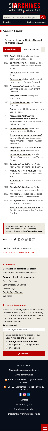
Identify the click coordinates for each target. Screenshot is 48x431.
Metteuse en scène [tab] (32, 49)
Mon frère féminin (18, 95)
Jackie (13, 56)
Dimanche (7, 296)
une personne (32, 345)
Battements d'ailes (19, 128)
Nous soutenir (24, 365)
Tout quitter (15, 180)
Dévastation (16, 79)
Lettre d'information (24, 374)
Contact (24, 399)
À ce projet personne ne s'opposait (26, 135)
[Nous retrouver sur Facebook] (20, 395)
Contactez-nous (35, 231)
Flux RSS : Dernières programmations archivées (25, 380)
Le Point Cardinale (18, 62)
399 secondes (16, 193)
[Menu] (44, 427)
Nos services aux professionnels (24, 370)
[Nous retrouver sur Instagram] (24, 395)
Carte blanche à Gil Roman (14, 284)
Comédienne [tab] (12, 49)
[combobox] (21, 17)
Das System (15, 200)
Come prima (15, 72)
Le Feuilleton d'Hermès (20, 154)
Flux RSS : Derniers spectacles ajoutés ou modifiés (25, 388)
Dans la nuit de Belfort (20, 164)
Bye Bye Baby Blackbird (13, 292)
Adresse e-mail (10, 325)
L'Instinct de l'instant (20, 187)
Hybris (13, 109)
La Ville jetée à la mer (20, 102)
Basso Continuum (10, 281)
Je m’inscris (24, 353)
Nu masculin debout (19, 86)
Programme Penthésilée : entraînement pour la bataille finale (24, 119)
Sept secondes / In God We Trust (25, 207)
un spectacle (14, 348)
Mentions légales (24, 404)
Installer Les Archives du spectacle (24, 413)
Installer (7, 22)
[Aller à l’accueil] (24, 12)
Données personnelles (24, 409)
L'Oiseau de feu (9, 288)
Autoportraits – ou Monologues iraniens (20, 272)
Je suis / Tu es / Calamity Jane (24, 170)
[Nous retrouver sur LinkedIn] (28, 395)
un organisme (15, 345)
